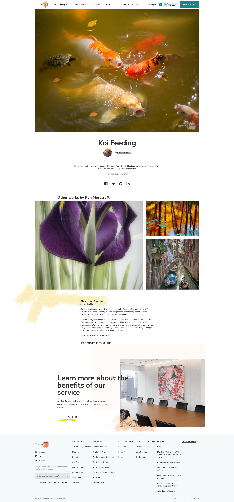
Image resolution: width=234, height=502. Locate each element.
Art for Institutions (101, 467)
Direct (120, 457)
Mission (75, 452)
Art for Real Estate (101, 452)
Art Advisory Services (81, 446)
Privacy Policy (177, 498)
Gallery (139, 446)
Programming (77, 472)
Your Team (76, 477)
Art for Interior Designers (103, 457)
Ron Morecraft (124, 152)
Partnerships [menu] (111, 4)
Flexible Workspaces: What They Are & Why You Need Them (169, 455)
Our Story (76, 462)
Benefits (76, 457)
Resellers (122, 446)
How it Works (78, 467)
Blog (159, 446)
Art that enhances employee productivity (166, 484)
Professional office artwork (168, 462)
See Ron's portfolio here (95, 343)
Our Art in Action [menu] (130, 4)
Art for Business (100, 446)
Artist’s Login (98, 482)
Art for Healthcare (100, 462)
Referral (121, 452)
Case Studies (141, 452)
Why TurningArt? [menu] (61, 4)
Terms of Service (192, 498)
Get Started (189, 4)
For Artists (97, 477)
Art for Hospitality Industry (104, 472)
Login (153, 4)
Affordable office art (166, 491)
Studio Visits (141, 457)
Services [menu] (96, 4)
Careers (75, 482)
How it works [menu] (80, 4)
